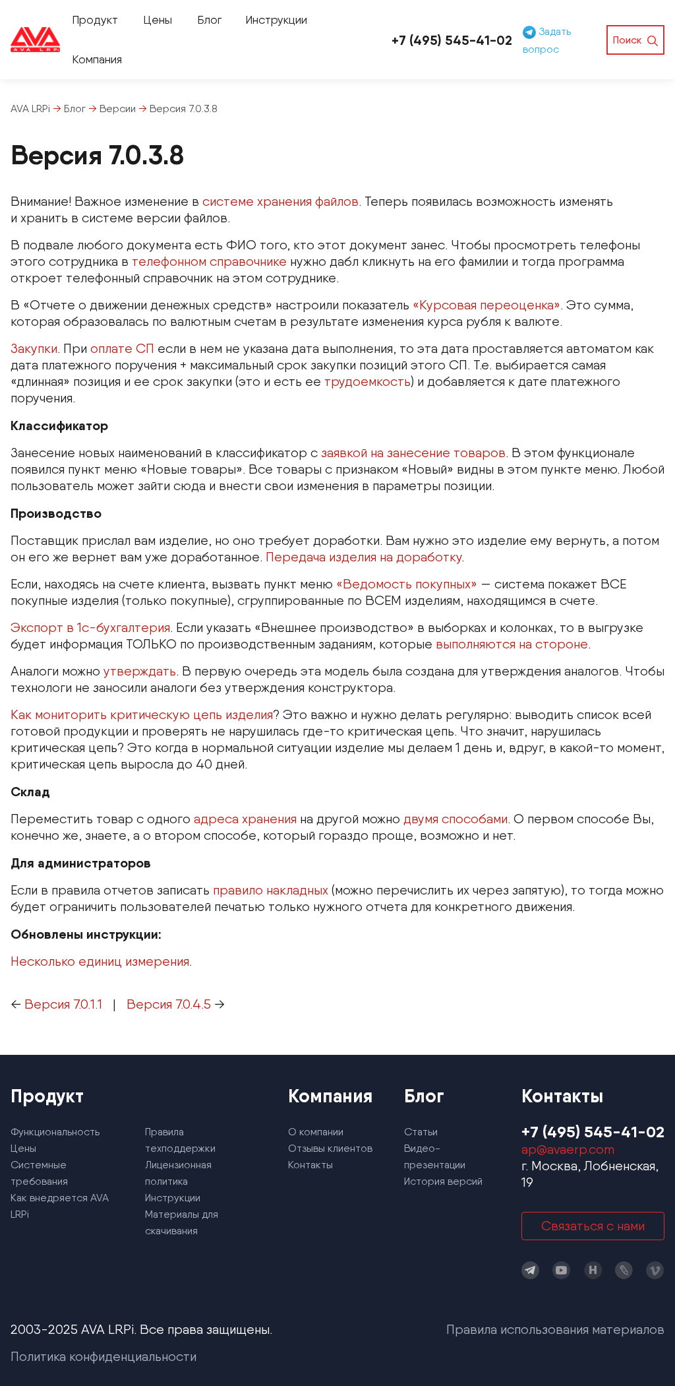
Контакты (310, 1164)
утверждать (139, 671)
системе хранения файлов (280, 201)
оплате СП (122, 348)
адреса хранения (245, 819)
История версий (443, 1181)
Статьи (421, 1131)
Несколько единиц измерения (100, 961)
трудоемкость (367, 381)
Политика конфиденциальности (103, 1356)
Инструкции (276, 19)
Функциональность (55, 1131)
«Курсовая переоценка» (486, 305)
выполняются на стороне (512, 644)
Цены (157, 19)
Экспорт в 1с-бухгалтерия (90, 627)
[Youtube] (561, 1270)
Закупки (34, 348)
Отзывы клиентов (330, 1148)
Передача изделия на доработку (363, 557)
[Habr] (593, 1270)
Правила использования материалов (555, 1329)
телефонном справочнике (209, 261)
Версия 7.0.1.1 (63, 1004)
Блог (209, 19)
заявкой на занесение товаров (413, 452)
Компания (97, 59)
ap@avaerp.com (567, 1149)
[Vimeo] (655, 1270)
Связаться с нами (593, 1226)
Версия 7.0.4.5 (169, 1004)
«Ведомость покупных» (406, 584)
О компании (315, 1131)
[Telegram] (530, 1270)
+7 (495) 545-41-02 (452, 40)
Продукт (95, 19)
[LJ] (624, 1270)
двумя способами (455, 819)
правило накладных (270, 890)
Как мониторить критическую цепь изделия (142, 714)
